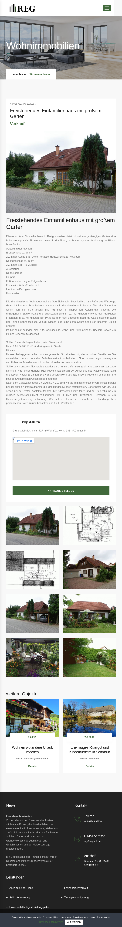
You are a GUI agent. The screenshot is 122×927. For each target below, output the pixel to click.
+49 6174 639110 (93, 821)
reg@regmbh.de (92, 841)
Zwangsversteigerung (76, 897)
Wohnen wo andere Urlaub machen (32, 749)
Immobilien (19, 74)
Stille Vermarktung (19, 897)
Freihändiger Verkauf (76, 888)
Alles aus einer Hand (21, 888)
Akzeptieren (74, 922)
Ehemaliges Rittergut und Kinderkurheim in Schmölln (89, 749)
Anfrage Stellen (61, 491)
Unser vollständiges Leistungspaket (29, 907)
